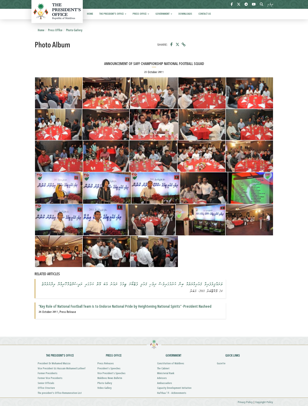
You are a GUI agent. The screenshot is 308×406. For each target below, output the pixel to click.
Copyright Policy (264, 402)
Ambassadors (164, 383)
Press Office (140, 14)
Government (162, 14)
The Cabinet (163, 368)
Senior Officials (46, 383)
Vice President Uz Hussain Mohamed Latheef (61, 368)
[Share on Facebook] (171, 45)
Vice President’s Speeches (111, 373)
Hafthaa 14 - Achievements (171, 393)
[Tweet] (177, 45)
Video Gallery (104, 388)
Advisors (162, 378)
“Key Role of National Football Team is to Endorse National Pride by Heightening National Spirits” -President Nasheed (125, 307)
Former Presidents (47, 373)
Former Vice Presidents (50, 378)
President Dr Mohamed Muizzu (54, 363)
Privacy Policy (245, 402)
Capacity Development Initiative (174, 388)
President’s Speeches (108, 368)
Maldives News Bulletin (109, 378)
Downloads (185, 14)
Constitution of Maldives (170, 363)
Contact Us (204, 14)
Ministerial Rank (165, 373)
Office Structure (46, 388)
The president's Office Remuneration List (60, 393)
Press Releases (105, 363)
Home (90, 14)
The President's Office (111, 14)
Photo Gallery (74, 30)
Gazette (221, 363)
